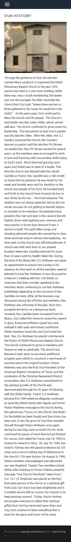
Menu (7, 4)
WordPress (37, 531)
